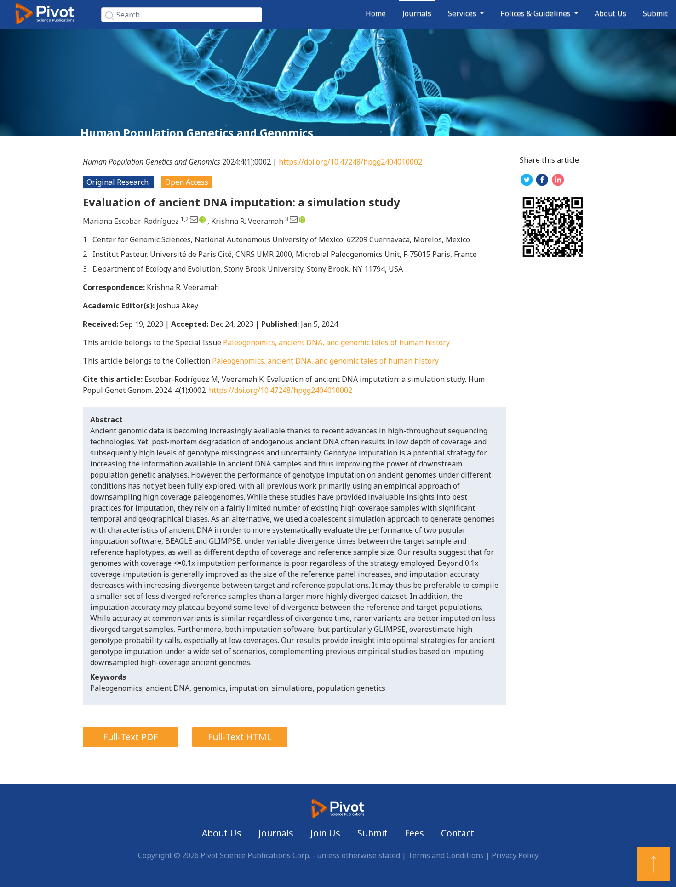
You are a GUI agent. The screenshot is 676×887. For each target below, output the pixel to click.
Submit (655, 13)
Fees (414, 833)
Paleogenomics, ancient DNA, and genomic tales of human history (336, 342)
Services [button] (463, 13)
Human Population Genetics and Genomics (196, 132)
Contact (457, 833)
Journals (416, 13)
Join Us (325, 833)
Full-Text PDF (130, 737)
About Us (610, 13)
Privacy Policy (515, 855)
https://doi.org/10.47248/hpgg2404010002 (350, 162)
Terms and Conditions (446, 855)
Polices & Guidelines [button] (536, 13)
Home (376, 13)
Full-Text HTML (239, 737)
